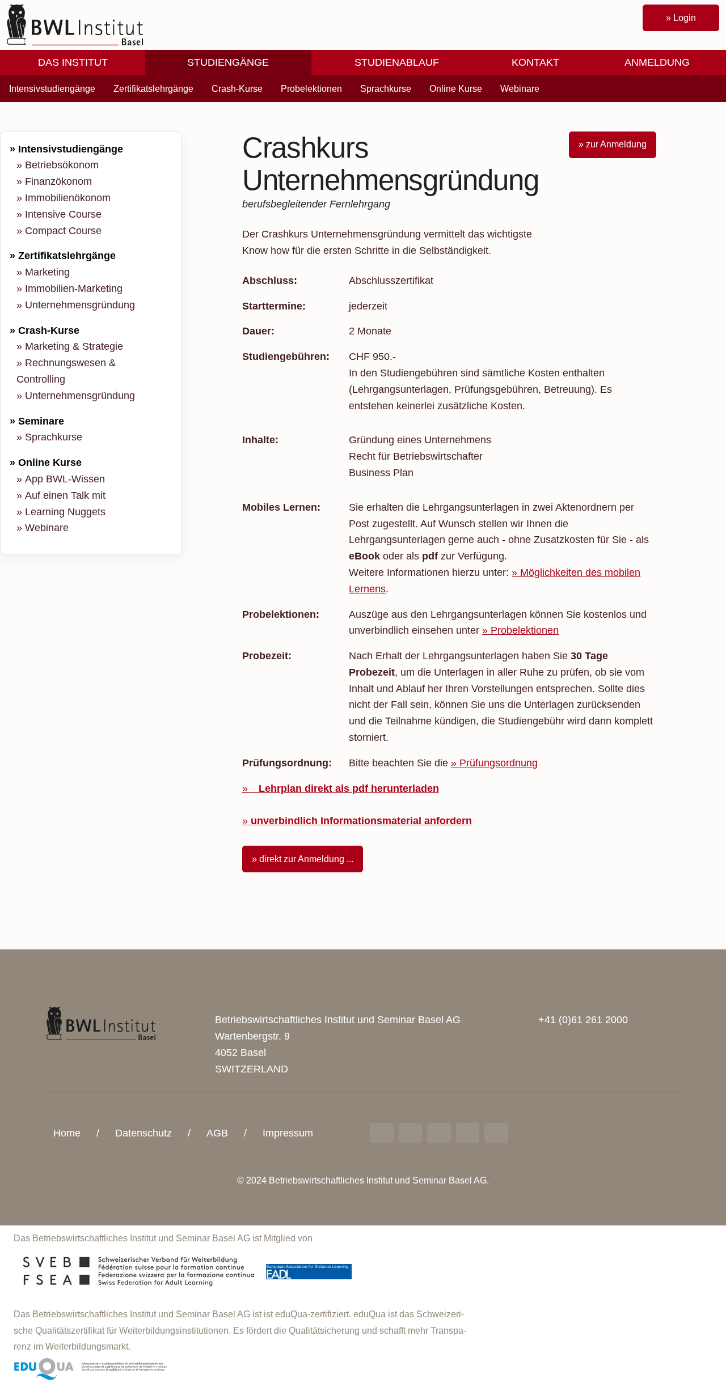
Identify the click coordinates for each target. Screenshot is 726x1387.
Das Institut (73, 62)
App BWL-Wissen (65, 479)
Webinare (519, 89)
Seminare (41, 421)
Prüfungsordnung (498, 763)
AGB (217, 1133)
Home (67, 1133)
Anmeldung (657, 62)
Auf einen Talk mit (65, 495)
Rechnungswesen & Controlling (66, 371)
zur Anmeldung (616, 144)
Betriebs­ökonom (62, 165)
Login (684, 18)
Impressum (288, 1133)
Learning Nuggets (65, 512)
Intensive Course (63, 214)
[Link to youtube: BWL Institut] (439, 1133)
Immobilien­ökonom (68, 197)
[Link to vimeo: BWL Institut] (468, 1133)
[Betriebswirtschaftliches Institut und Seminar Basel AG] (101, 1023)
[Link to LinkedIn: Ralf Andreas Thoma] (382, 1133)
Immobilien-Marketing (74, 288)
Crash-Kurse (237, 89)
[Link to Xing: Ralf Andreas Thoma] (411, 1133)
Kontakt (535, 62)
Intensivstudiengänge (52, 89)
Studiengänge (228, 62)
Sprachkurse (385, 89)
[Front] (75, 24)
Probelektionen (311, 89)
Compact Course (63, 230)
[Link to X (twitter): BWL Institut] (496, 1133)
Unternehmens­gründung (80, 305)
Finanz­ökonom (58, 181)
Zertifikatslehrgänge (153, 89)
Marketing (47, 272)
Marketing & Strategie (74, 346)
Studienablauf (396, 62)
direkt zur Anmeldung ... (306, 859)
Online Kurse (455, 89)
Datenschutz (143, 1133)
